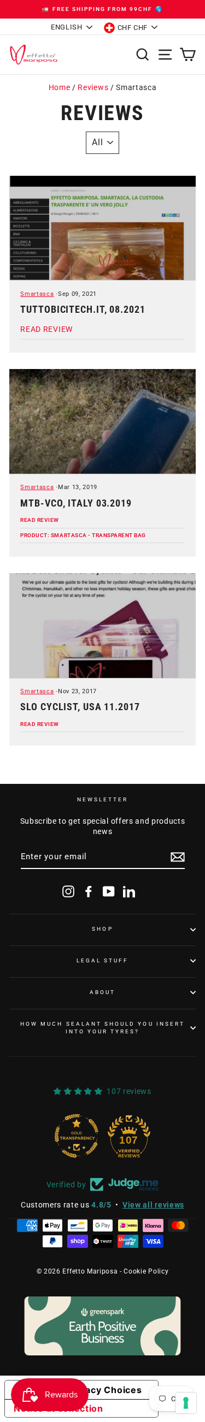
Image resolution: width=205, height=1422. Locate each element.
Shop (102, 929)
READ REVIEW (46, 329)
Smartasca (37, 294)
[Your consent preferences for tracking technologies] (185, 1403)
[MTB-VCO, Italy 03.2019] (102, 421)
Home (60, 87)
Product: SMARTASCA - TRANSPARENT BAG (82, 535)
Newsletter (102, 799)
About (102, 992)
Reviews (93, 87)
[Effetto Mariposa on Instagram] (68, 891)
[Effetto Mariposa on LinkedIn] (129, 891)
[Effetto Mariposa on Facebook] (89, 891)
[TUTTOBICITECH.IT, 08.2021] (102, 228)
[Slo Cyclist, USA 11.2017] (102, 626)
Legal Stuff (103, 960)
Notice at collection (58, 1408)
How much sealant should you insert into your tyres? (102, 1027)
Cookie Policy (146, 1271)
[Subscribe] (178, 857)
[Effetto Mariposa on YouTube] (109, 891)
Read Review (39, 520)
